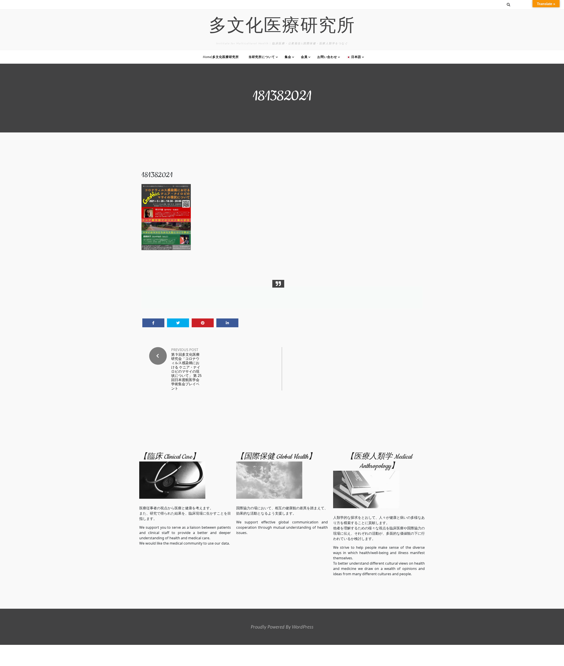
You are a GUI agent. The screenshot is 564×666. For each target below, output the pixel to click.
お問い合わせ (327, 57)
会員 (304, 57)
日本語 (355, 57)
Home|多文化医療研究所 (221, 57)
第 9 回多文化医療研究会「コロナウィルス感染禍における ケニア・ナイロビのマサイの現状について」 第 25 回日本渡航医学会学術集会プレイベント (186, 371)
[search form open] (508, 4)
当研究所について (262, 57)
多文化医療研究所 (282, 27)
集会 (288, 57)
